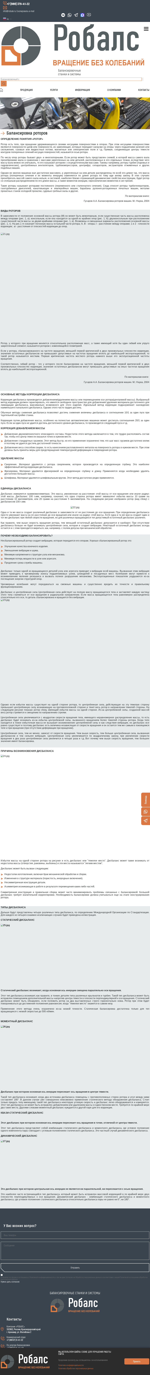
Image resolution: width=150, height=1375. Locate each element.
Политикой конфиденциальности (42, 1277)
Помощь (145, 800)
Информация (82, 89)
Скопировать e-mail (25, 11)
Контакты (143, 89)
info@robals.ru (9, 11)
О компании (114, 89)
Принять (136, 1361)
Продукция (26, 89)
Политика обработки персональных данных (75, 1368)
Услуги (54, 89)
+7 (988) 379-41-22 (18, 4)
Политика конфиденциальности (71, 1365)
